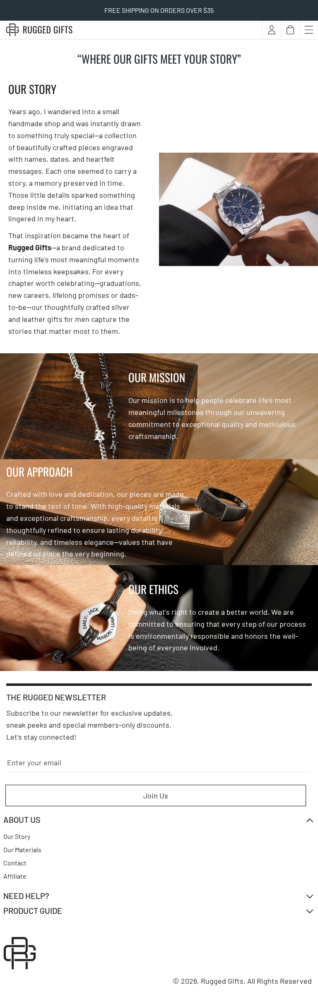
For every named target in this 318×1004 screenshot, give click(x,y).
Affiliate (14, 876)
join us (155, 795)
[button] (290, 30)
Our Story (16, 836)
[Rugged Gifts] (39, 29)
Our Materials (22, 849)
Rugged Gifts (222, 980)
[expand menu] (309, 30)
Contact (14, 863)
